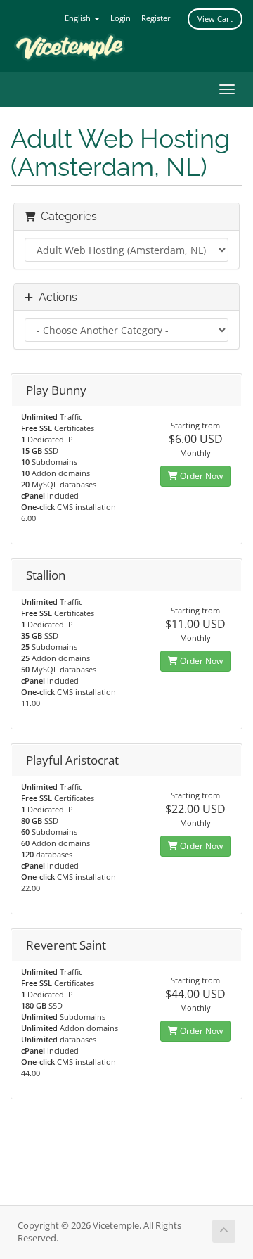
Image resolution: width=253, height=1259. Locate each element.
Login (120, 18)
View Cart (215, 18)
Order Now (200, 476)
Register (156, 18)
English (79, 18)
